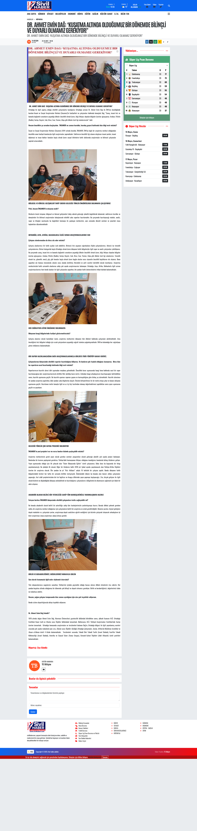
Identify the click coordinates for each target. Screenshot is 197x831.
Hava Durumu (83, 725)
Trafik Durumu (83, 730)
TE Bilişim (46, 664)
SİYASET (50, 13)
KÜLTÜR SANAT (106, 13)
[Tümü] (167, 50)
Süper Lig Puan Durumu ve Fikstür (89, 733)
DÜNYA (80, 13)
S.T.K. (116, 13)
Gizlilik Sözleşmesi (94, 757)
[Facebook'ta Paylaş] (147, 42)
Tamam (105, 757)
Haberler (30, 19)
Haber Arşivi (82, 741)
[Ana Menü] (169, 13)
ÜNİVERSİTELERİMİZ (120, 730)
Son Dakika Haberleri (85, 738)
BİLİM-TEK (125, 13)
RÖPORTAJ (39, 19)
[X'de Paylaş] (151, 42)
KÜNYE (116, 723)
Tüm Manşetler (83, 735)
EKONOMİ (71, 13)
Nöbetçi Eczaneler (84, 723)
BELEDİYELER (60, 13)
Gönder (33, 711)
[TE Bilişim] (34, 665)
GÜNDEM (41, 13)
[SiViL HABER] (39, 5)
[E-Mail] (44, 669)
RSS (31, 751)
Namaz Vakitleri (83, 728)
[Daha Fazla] (160, 42)
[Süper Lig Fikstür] (167, 126)
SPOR (144, 730)
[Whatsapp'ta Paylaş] (155, 42)
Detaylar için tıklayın (147, 117)
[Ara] (169, 5)
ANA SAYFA (31, 13)
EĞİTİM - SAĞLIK (91, 13)
